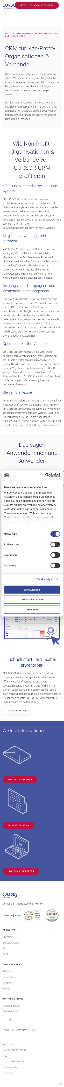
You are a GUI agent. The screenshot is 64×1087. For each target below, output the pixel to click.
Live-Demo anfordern (21, 871)
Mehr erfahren (17, 711)
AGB (5, 1055)
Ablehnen (32, 609)
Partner (7, 982)
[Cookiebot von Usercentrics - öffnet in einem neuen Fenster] (45, 475)
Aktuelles (8, 971)
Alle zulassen (32, 589)
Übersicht (8, 937)
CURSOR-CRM (11, 942)
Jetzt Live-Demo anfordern (37, 5)
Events (6, 988)
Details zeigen (45, 579)
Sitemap (7, 1073)
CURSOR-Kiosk (11, 1011)
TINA (5, 954)
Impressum (9, 1044)
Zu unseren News (18, 825)
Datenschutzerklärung (15, 1049)
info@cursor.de (11, 1005)
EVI (4, 948)
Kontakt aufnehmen (20, 779)
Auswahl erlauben (32, 599)
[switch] (55, 544)
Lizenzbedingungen (13, 1061)
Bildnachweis (10, 1067)
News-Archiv (10, 977)
